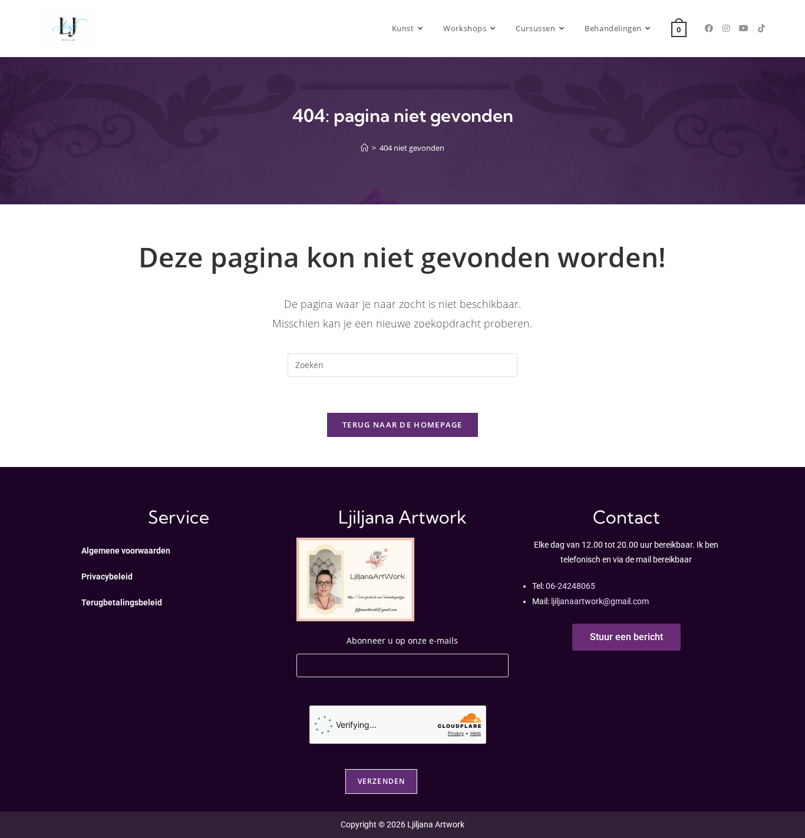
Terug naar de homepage (402, 424)
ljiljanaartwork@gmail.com (600, 601)
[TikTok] (761, 28)
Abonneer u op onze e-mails (402, 640)
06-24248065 (570, 586)
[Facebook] (709, 28)
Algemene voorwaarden (125, 550)
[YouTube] (743, 28)
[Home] (364, 148)
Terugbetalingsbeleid (121, 602)
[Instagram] (726, 28)
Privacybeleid (107, 576)
